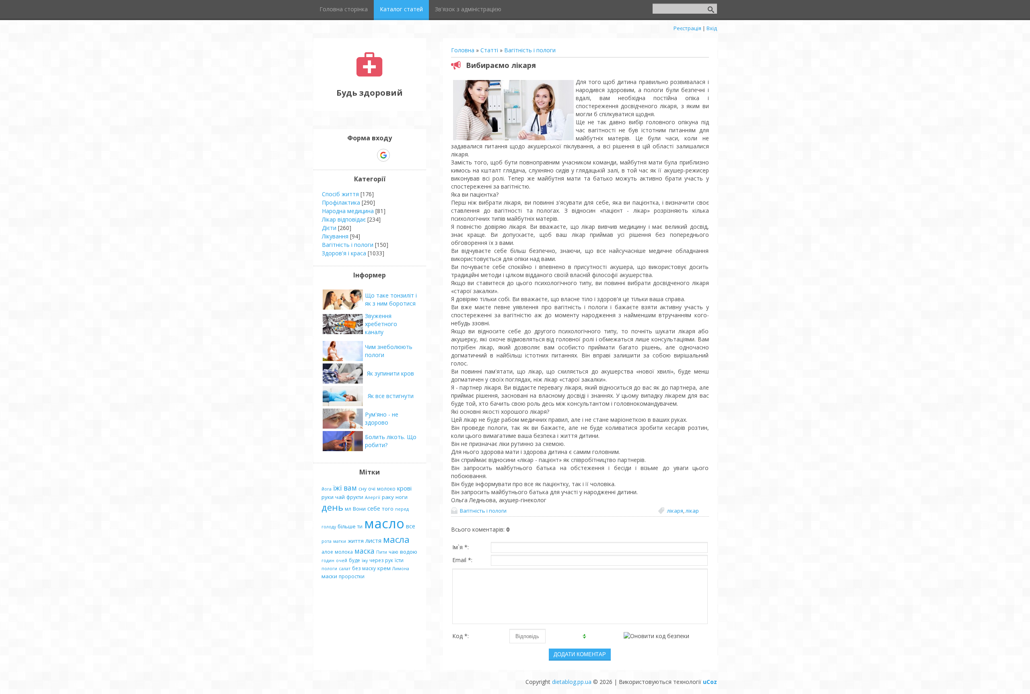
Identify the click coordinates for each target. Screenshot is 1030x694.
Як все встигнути (391, 396)
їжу (365, 560)
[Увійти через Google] (383, 155)
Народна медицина (348, 211)
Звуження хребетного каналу (381, 324)
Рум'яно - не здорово (381, 418)
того (387, 508)
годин (327, 560)
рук (389, 560)
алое (327, 551)
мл (348, 508)
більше (347, 526)
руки (327, 497)
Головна (462, 50)
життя (356, 540)
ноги (402, 497)
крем (384, 568)
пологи (329, 568)
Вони (359, 508)
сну (362, 488)
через (376, 560)
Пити (381, 552)
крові (404, 488)
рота (326, 541)
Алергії (372, 497)
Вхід (712, 28)
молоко (386, 488)
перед (402, 509)
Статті (489, 50)
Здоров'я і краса (344, 253)
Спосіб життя (340, 194)
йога (326, 489)
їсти (399, 560)
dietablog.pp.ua (571, 682)
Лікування (335, 236)
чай (340, 497)
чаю (393, 551)
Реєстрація (687, 28)
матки (339, 541)
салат (344, 568)
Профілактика (341, 202)
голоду (328, 527)
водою (408, 551)
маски (329, 576)
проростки (352, 576)
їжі (337, 488)
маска (364, 551)
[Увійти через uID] (356, 155)
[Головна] (369, 74)
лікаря (675, 510)
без (356, 568)
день (332, 507)
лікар (692, 510)
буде (354, 560)
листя (373, 540)
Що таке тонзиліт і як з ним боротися (391, 299)
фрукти (354, 497)
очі (371, 488)
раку (388, 497)
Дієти (329, 228)
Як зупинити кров (390, 373)
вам (350, 488)
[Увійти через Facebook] (369, 155)
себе (373, 508)
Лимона (400, 568)
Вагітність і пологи (530, 50)
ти (360, 526)
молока (344, 551)
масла (396, 539)
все (410, 526)
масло (384, 523)
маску (369, 568)
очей (341, 560)
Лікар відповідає (344, 219)
